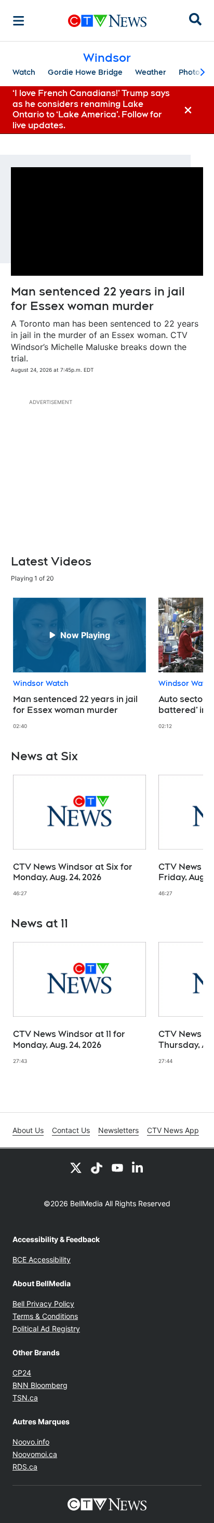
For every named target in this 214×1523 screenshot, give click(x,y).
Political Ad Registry (46, 1328)
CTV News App (173, 1130)
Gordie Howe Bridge (85, 72)
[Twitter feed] (76, 1167)
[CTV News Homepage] (107, 21)
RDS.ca (24, 1466)
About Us (28, 1130)
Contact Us (71, 1130)
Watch (23, 72)
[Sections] (18, 20)
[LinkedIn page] (138, 1167)
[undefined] (79, 664)
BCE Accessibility (41, 1259)
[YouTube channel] (117, 1167)
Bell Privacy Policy (43, 1303)
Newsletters (118, 1130)
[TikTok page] (96, 1167)
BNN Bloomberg (40, 1385)
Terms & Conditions (45, 1316)
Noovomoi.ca (34, 1454)
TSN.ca (25, 1397)
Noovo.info (30, 1441)
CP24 (21, 1372)
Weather (150, 72)
